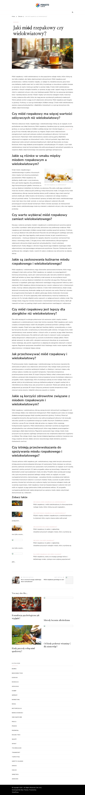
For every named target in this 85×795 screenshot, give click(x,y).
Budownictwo (17, 673)
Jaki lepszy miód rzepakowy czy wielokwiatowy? (49, 502)
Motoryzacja (17, 708)
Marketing (16, 699)
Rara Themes (25, 790)
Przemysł (15, 730)
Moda (14, 704)
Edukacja (15, 682)
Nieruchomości (17, 713)
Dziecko (15, 677)
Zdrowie (16, 22)
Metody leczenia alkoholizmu (57, 620)
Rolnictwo (16, 735)
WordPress (15, 792)
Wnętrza (15, 774)
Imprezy (14, 695)
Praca (14, 721)
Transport (16, 752)
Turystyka (16, 757)
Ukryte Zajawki (17, 761)
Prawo (14, 726)
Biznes (14, 669)
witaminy (68, 129)
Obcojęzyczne (17, 717)
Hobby (14, 691)
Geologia (15, 686)
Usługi (14, 770)
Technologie (16, 748)
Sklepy (14, 739)
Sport (14, 743)
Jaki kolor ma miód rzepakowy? (43, 540)
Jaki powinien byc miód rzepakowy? (45, 527)
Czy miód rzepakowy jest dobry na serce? (47, 554)
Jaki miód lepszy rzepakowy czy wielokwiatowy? (49, 513)
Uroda (14, 765)
